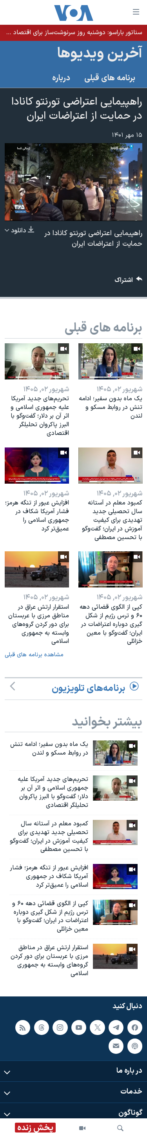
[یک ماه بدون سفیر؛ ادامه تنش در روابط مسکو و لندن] (110, 361)
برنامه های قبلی (109, 78)
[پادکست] (134, 1046)
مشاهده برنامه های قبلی (34, 655)
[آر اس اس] (22, 1027)
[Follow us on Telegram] (116, 1027)
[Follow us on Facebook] (134, 1027)
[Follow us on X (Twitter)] (97, 1027)
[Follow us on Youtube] (78, 1027)
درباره (61, 78)
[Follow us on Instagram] (60, 1027)
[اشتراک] (116, 1046)
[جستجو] (120, 1128)
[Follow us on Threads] (41, 1027)
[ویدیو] (82, 1128)
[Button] (128, 282)
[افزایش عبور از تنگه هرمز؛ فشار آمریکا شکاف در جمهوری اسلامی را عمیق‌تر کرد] (37, 465)
